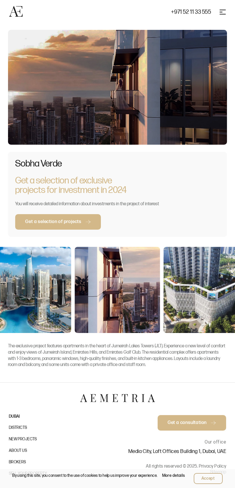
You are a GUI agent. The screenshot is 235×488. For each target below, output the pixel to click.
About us (18, 450)
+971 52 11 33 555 (191, 12)
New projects (23, 439)
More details (173, 475)
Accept (208, 478)
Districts (18, 427)
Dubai (14, 416)
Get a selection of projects (53, 221)
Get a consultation (187, 422)
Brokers (17, 462)
